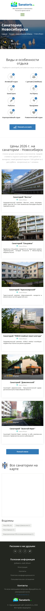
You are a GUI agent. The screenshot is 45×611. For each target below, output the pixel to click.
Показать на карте (25, 127)
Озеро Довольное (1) (23, 525)
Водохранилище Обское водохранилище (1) (18, 534)
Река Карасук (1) (8, 530)
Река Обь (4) (7, 525)
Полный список (22, 452)
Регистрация (22, 567)
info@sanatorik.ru (22, 595)
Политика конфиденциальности (22, 575)
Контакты (22, 571)
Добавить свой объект (22, 563)
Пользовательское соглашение (22, 579)
